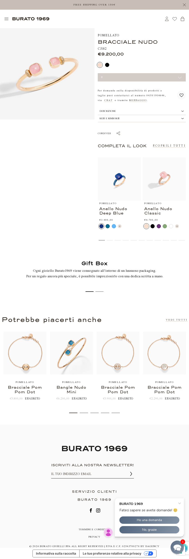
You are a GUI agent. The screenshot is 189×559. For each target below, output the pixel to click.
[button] (181, 95)
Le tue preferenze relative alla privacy (112, 553)
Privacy (94, 536)
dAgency (152, 546)
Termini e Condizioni (95, 529)
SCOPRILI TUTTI (169, 145)
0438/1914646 (156, 95)
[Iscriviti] (131, 473)
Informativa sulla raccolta (56, 553)
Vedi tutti (176, 319)
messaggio (138, 100)
